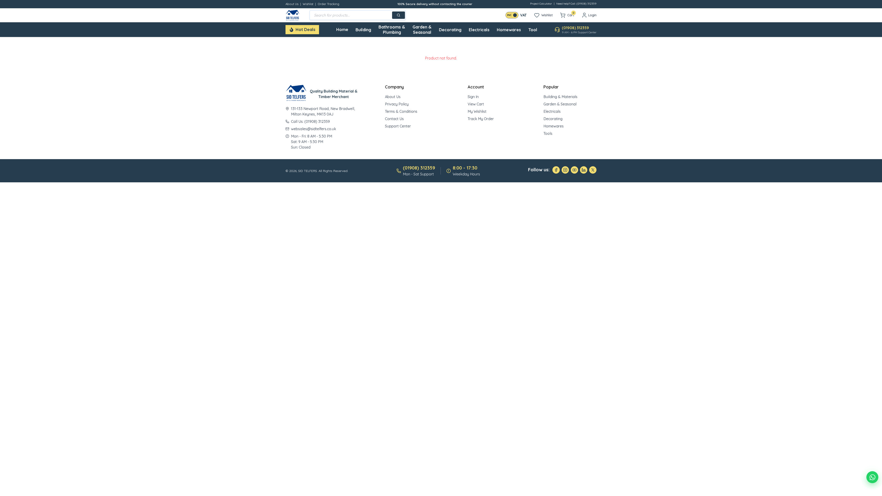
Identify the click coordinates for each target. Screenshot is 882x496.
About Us (292, 4)
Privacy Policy (397, 104)
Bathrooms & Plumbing (392, 29)
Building (363, 29)
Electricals (479, 29)
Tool (532, 29)
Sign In (473, 96)
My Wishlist (477, 111)
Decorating (450, 29)
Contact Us (394, 118)
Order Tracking (328, 4)
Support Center (398, 126)
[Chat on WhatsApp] (872, 477)
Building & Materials (560, 96)
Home (342, 29)
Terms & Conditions (401, 111)
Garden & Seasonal (422, 29)
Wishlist (308, 4)
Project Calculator (541, 3)
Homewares (509, 29)
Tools (547, 133)
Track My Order (481, 118)
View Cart (476, 104)
